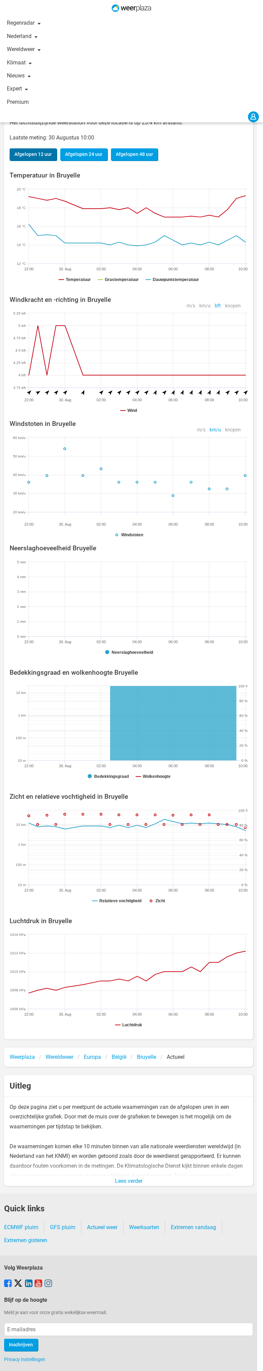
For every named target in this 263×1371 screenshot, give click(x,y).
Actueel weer (102, 1227)
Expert (15, 88)
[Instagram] (48, 1284)
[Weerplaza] (131, 8)
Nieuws (16, 75)
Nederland (20, 36)
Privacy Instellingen (24, 1359)
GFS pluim (62, 1227)
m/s (191, 306)
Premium (18, 102)
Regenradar (21, 23)
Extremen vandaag (193, 1227)
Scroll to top (252, 1360)
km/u (205, 306)
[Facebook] (8, 1284)
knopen (233, 306)
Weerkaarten (144, 1227)
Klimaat (17, 62)
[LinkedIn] (29, 1284)
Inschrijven (21, 1345)
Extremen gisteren (25, 1240)
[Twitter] (18, 1284)
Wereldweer (21, 49)
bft (218, 306)
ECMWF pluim (21, 1227)
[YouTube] (38, 1284)
